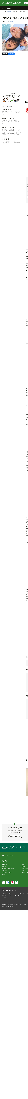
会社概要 (4, 904)
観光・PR (4, 866)
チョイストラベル (6, 895)
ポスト (5, 53)
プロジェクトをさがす (5, 8)
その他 (3, 874)
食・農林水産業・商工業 (8, 868)
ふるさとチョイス (6, 894)
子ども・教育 (5, 864)
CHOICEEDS (16, 895)
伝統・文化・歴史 (6, 872)
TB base (4, 897)
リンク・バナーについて (21, 904)
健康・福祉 (5, 870)
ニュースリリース (11, 904)
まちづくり (13, 21)
